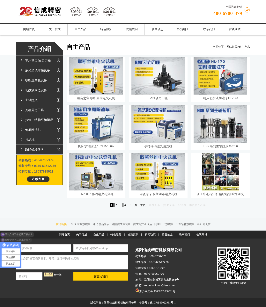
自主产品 (244, 46)
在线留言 (38, 179)
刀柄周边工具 (34, 110)
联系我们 (184, 234)
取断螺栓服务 (34, 149)
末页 (143, 205)
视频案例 (133, 234)
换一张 (57, 274)
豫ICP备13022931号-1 (163, 302)
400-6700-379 (227, 13)
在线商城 (201, 234)
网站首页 (231, 46)
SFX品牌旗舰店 (185, 224)
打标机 (29, 139)
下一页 (133, 205)
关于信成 (81, 234)
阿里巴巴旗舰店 (164, 224)
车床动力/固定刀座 (38, 60)
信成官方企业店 (142, 224)
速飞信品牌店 (101, 224)
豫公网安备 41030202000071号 (157, 291)
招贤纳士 (167, 234)
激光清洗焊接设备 (37, 70)
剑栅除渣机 (33, 130)
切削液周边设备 (36, 90)
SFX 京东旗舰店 (81, 224)
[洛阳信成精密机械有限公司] (93, 11)
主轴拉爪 (31, 100)
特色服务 (115, 234)
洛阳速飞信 (204, 224)
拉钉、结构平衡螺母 (39, 120)
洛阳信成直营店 (121, 224)
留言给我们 (101, 276)
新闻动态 (150, 234)
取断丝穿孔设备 (36, 80)
